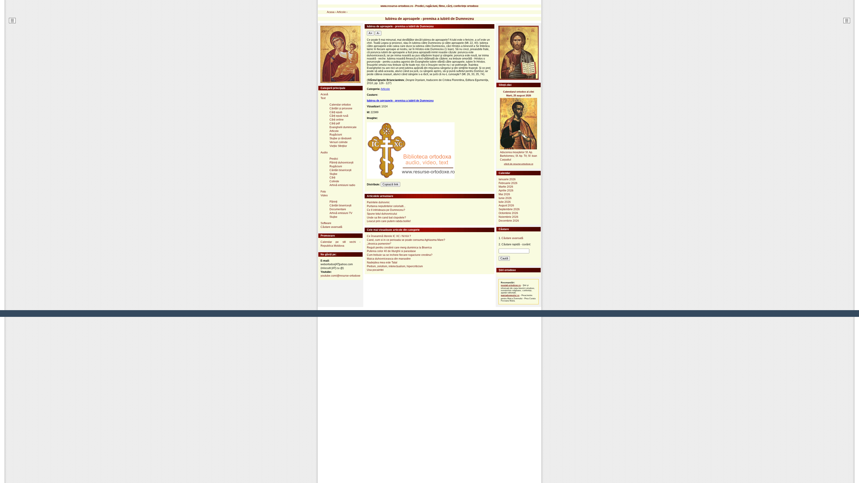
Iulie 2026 (505, 201)
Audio (324, 152)
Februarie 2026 (508, 183)
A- (378, 33)
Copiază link (390, 184)
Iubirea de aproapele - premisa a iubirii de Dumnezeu (400, 100)
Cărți (332, 177)
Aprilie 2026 (506, 190)
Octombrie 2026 (508, 213)
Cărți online (337, 119)
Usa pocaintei (375, 269)
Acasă (324, 94)
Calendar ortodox (340, 104)
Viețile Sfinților (338, 146)
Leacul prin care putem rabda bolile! (389, 221)
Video (324, 195)
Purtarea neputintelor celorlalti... (386, 206)
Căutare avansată (331, 227)
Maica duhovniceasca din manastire (389, 258)
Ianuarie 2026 (507, 179)
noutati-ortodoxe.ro (511, 285)
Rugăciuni (336, 134)
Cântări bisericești (340, 170)
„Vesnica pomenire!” (379, 243)
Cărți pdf (335, 123)
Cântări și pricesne (341, 108)
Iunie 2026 (505, 198)
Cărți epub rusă (339, 115)
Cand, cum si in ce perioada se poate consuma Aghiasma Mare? (406, 240)
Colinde (334, 181)
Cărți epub (336, 112)
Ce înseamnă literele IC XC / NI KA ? (389, 236)
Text (323, 98)
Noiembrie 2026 (508, 216)
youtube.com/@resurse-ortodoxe (340, 275)
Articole (385, 89)
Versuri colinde (339, 142)
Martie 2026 (506, 186)
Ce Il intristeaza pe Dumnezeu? (386, 210)
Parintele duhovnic (378, 202)
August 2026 (506, 205)
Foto (323, 191)
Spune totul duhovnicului (382, 213)
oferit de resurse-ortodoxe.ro (518, 164)
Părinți (333, 201)
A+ (370, 33)
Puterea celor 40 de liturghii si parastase (391, 251)
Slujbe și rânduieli (340, 138)
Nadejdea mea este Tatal (382, 262)
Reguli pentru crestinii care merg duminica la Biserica (399, 247)
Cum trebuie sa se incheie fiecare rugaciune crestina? (399, 254)
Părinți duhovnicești (341, 162)
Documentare (338, 209)
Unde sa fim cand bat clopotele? (386, 217)
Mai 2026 (504, 194)
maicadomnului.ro (510, 295)
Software (326, 223)
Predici (334, 158)
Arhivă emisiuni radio (342, 185)
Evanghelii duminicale (343, 127)
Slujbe (333, 174)
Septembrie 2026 (509, 209)
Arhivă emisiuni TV (341, 213)
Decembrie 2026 (509, 220)
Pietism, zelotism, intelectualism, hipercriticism (395, 266)
